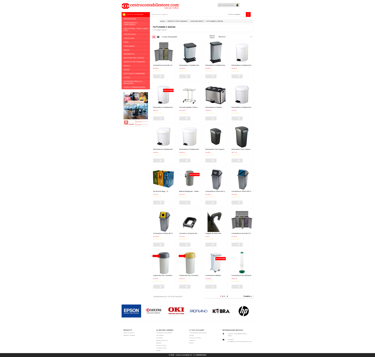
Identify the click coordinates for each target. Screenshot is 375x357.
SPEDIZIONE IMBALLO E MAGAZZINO (133, 82)
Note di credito (195, 338)
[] (205, 76)
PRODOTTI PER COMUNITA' (134, 62)
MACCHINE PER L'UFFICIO (134, 58)
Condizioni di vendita (164, 333)
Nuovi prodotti (129, 333)
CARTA (126, 42)
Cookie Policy (161, 348)
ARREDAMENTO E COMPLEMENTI (131, 24)
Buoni (191, 343)
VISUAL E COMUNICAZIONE (134, 87)
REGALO (127, 66)
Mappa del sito (162, 340)
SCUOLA (127, 77)
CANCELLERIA (129, 38)
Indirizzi (192, 340)
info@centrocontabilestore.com (240, 341)
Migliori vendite (129, 335)
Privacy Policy (161, 345)
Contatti (159, 338)
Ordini (191, 335)
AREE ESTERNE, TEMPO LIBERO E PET (136, 30)
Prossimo (248, 296)
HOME (158, 350)
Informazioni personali (197, 333)
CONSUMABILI (129, 46)
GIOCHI (126, 50)
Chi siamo (160, 335)
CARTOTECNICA (130, 34)
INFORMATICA (129, 54)
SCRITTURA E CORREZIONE (134, 73)
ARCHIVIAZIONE (130, 19)
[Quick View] (171, 76)
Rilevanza (235, 37)
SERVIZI (127, 70)
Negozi (158, 343)
